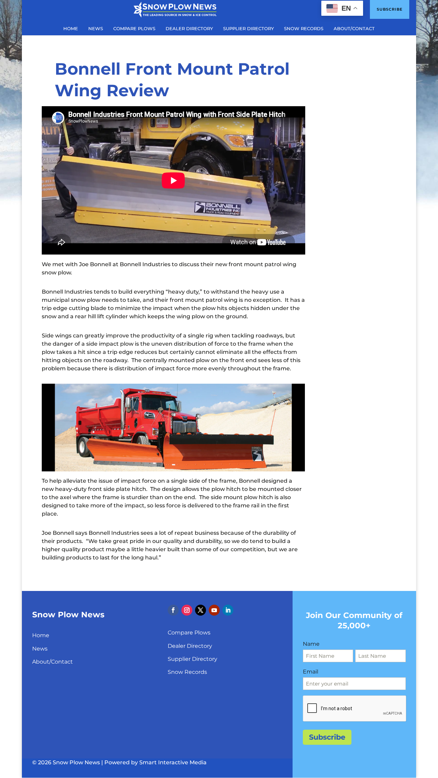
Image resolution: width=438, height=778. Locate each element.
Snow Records (187, 672)
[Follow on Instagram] (186, 610)
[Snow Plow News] (175, 9)
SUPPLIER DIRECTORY (248, 28)
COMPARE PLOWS (134, 28)
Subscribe (389, 9)
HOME (70, 28)
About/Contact (52, 661)
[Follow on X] (200, 610)
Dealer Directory (190, 646)
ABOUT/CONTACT (354, 28)
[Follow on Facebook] (173, 610)
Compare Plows (189, 632)
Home (40, 635)
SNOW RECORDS (303, 28)
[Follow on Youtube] (214, 610)
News (40, 648)
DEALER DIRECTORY (189, 28)
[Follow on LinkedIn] (227, 610)
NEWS (95, 28)
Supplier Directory (192, 659)
